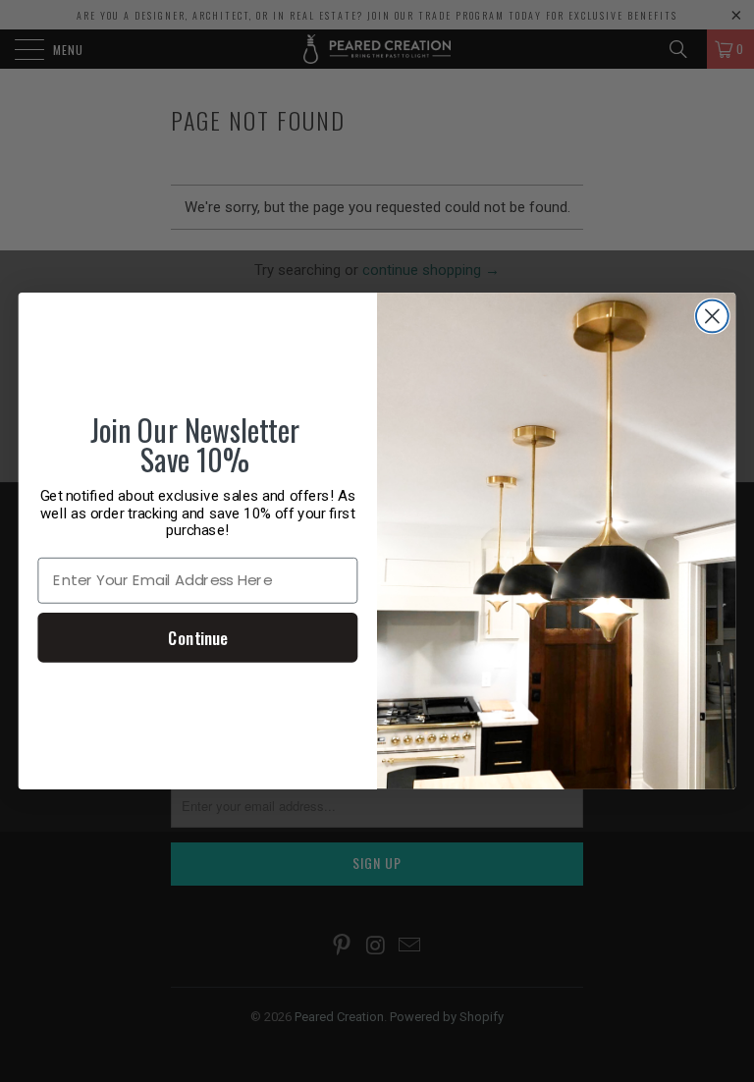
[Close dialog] (712, 316)
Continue (197, 637)
